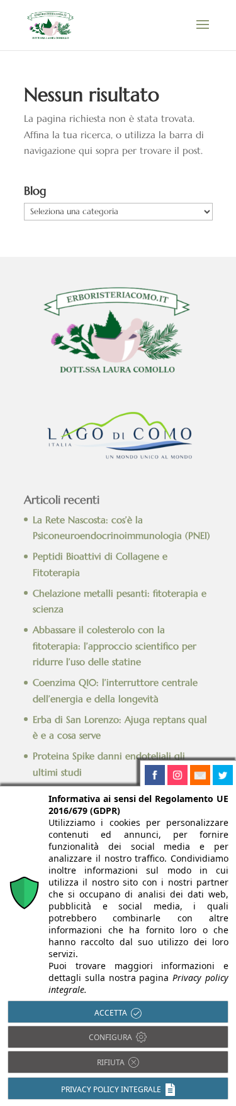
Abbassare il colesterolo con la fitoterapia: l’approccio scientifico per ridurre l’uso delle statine (114, 646)
